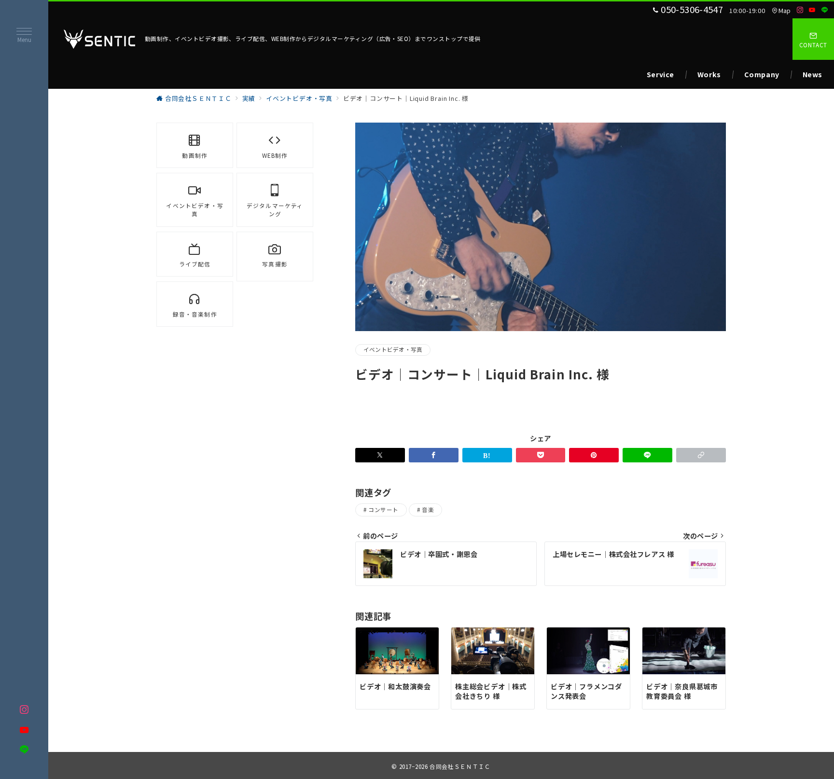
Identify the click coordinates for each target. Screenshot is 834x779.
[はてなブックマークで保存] (487, 455)
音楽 (428, 510)
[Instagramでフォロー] (800, 9)
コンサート (383, 510)
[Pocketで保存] (541, 455)
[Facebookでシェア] (434, 455)
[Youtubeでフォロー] (812, 9)
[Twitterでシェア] (380, 455)
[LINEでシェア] (647, 455)
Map (784, 10)
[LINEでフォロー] (824, 9)
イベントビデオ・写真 (392, 349)
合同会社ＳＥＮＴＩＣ (460, 766)
